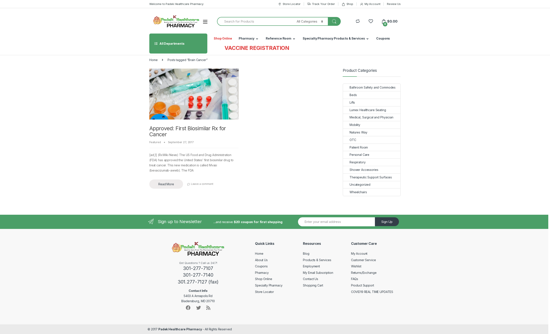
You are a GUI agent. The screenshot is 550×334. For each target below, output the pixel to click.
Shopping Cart (313, 285)
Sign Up (387, 222)
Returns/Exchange (364, 272)
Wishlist (356, 266)
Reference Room (278, 38)
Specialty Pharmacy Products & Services (334, 38)
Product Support (362, 285)
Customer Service (363, 260)
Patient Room (359, 147)
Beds (353, 95)
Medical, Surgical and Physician (371, 117)
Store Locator (292, 4)
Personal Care (359, 154)
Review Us (394, 4)
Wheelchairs (358, 192)
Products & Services (317, 260)
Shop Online (223, 38)
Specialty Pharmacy (268, 285)
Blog (306, 253)
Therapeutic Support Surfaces (371, 177)
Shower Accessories (364, 170)
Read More (166, 184)
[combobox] (254, 21)
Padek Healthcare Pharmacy (180, 329)
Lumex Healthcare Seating (368, 110)
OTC (353, 140)
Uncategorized (360, 184)
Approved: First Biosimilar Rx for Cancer (187, 131)
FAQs (354, 279)
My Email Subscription (318, 272)
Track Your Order (323, 4)
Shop (350, 4)
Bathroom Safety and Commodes (373, 87)
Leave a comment (202, 183)
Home (153, 60)
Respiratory (357, 162)
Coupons (383, 38)
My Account (372, 4)
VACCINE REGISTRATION (257, 48)
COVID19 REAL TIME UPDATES (372, 292)
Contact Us (310, 279)
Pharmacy (246, 38)
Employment (311, 266)
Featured (155, 142)
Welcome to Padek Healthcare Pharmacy (176, 4)
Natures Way (358, 132)
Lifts (352, 102)
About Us (261, 260)
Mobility (355, 125)
